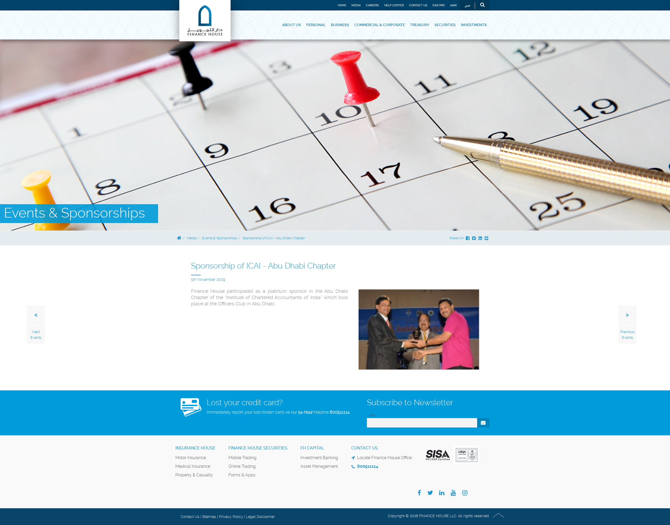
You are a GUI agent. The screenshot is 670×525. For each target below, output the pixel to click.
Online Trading (242, 466)
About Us (291, 25)
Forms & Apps (241, 474)
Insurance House (195, 448)
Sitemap (209, 517)
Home (342, 5)
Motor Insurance (190, 457)
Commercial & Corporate (379, 25)
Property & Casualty (194, 474)
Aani (453, 5)
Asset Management (319, 466)
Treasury (419, 25)
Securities (445, 25)
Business (340, 25)
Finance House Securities (257, 448)
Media (356, 5)
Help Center (394, 5)
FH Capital (312, 448)
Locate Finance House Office (384, 457)
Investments (474, 25)
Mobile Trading (242, 457)
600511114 (340, 412)
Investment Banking (319, 457)
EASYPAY (439, 5)
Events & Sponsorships (219, 238)
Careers (372, 5)
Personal (316, 25)
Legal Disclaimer (260, 517)
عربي (467, 5)
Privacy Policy (231, 517)
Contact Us (418, 5)
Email (371, 415)
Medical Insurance (192, 466)
